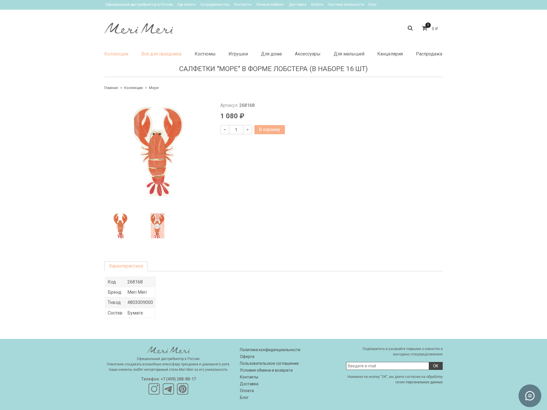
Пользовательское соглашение (269, 363)
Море (154, 88)
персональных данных (424, 382)
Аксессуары (308, 54)
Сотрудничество (215, 4)
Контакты (243, 4)
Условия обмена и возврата (266, 370)
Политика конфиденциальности (270, 350)
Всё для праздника (161, 54)
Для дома (271, 54)
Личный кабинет (270, 4)
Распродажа (429, 54)
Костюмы (205, 54)
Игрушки (238, 54)
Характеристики (126, 266)
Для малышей (349, 54)
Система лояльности (346, 4)
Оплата (317, 4)
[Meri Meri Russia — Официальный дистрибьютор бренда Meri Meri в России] (138, 26)
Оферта (247, 357)
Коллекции (116, 54)
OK (435, 366)
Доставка (297, 4)
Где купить (186, 4)
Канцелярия (390, 54)
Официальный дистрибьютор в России (139, 4)
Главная (111, 88)
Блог (373, 4)
